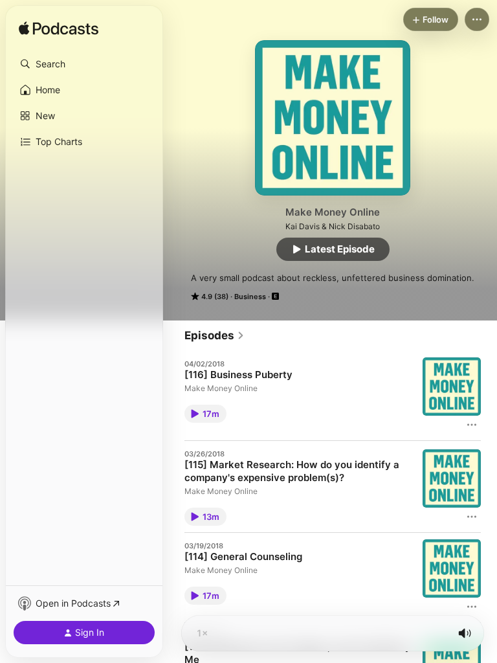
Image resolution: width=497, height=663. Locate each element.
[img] (58, 29)
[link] (214, 335)
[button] (84, 64)
